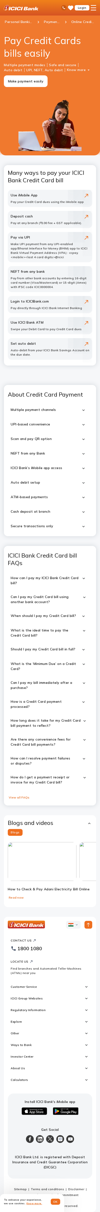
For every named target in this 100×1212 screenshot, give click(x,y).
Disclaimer (76, 1189)
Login (82, 7)
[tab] (15, 832)
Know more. (34, 1203)
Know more (76, 70)
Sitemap (20, 1189)
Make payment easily (26, 81)
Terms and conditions (47, 1189)
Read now (16, 897)
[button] (50, 823)
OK (55, 1202)
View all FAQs (19, 797)
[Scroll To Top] (88, 925)
